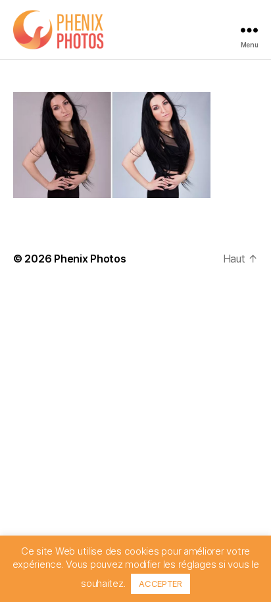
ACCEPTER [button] (160, 583)
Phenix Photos (90, 258)
